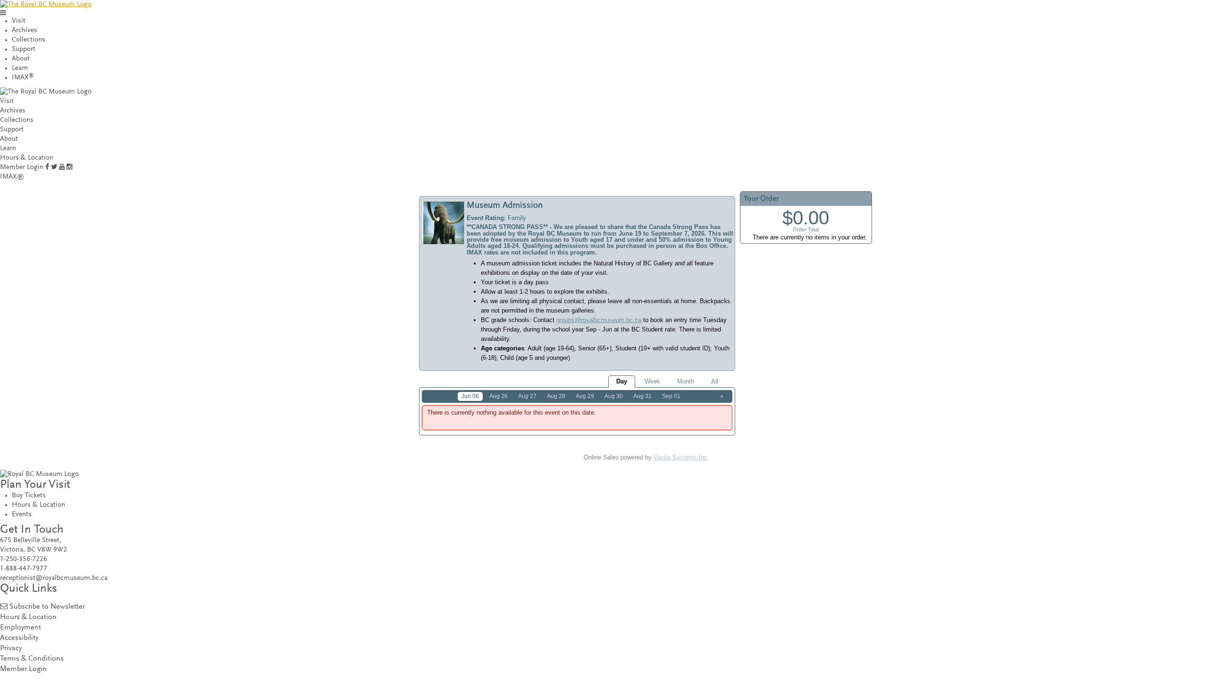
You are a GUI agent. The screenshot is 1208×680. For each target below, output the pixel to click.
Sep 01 (671, 396)
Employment (20, 627)
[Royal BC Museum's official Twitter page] (54, 167)
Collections (28, 39)
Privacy (11, 648)
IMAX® (12, 176)
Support (23, 49)
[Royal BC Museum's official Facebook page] (47, 167)
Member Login (21, 167)
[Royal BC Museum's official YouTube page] (62, 167)
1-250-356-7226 (23, 559)
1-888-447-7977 (23, 568)
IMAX (23, 77)
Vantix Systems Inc (680, 457)
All (714, 381)
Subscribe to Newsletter (47, 607)
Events (22, 514)
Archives (24, 30)
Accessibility (19, 638)
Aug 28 (556, 396)
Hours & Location (26, 158)
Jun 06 (470, 396)
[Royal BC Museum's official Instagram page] (69, 167)
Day (621, 381)
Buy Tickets (29, 495)
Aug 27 (527, 396)
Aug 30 (613, 396)
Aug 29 (585, 396)
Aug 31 (642, 396)
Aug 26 (498, 396)
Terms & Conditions (32, 659)
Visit (18, 21)
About (21, 58)
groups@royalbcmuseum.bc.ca (598, 319)
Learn (20, 68)
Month (685, 381)
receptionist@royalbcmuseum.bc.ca (54, 578)
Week (652, 381)
